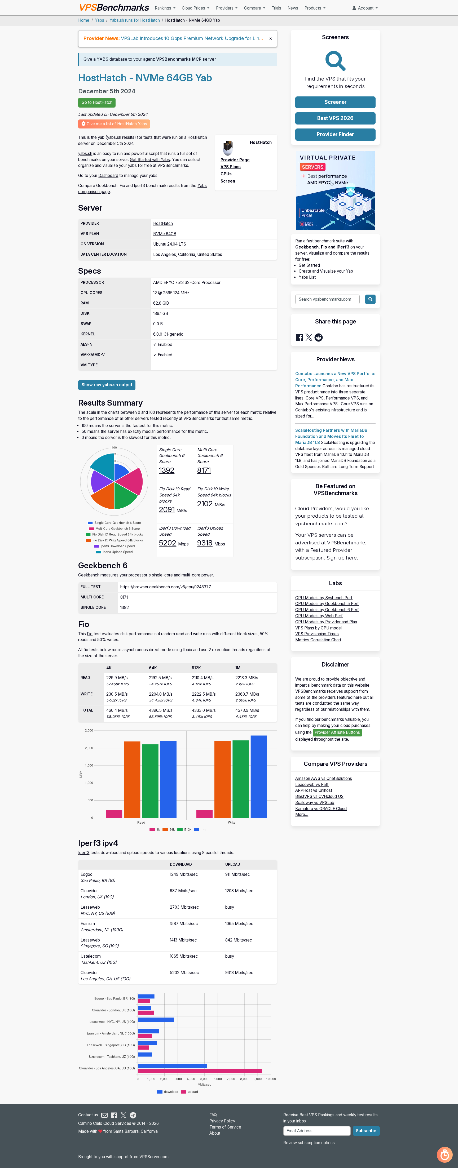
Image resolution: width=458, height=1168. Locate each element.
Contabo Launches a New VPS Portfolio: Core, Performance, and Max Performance (335, 379)
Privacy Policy (222, 1120)
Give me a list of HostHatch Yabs (116, 123)
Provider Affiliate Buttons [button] (337, 732)
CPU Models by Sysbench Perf (324, 597)
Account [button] (365, 8)
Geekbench (88, 575)
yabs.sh (85, 153)
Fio (90, 633)
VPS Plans (231, 166)
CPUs (226, 173)
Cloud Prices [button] (194, 8)
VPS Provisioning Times (317, 633)
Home (83, 20)
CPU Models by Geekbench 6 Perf (327, 609)
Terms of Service (225, 1127)
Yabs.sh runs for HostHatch (134, 20)
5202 (167, 542)
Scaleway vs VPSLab (314, 802)
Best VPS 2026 (335, 118)
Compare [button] (253, 8)
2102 (205, 503)
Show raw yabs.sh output (107, 384)
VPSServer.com (154, 1156)
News (293, 8)
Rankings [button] (163, 8)
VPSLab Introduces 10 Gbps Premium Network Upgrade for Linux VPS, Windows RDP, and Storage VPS (235, 38)
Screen (228, 181)
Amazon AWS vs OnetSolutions (323, 778)
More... (301, 814)
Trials (276, 8)
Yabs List (307, 277)
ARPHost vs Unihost (313, 790)
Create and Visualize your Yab (326, 271)
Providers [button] (225, 8)
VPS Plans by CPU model (318, 627)
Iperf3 (83, 852)
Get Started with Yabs (150, 159)
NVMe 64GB (164, 233)
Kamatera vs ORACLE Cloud (321, 808)
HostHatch (163, 223)
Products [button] (313, 8)
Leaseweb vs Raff (312, 784)
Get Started (309, 265)
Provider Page (235, 159)
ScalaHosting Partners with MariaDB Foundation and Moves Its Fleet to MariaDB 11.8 (331, 436)
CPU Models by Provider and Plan (326, 621)
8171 (204, 470)
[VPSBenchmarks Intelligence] (445, 1155)
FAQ (213, 1114)
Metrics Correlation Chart (318, 639)
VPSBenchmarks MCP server (186, 59)
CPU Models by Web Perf (319, 615)
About (214, 1133)
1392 (166, 470)
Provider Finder (335, 134)
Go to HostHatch (97, 102)
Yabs (99, 20)
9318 (205, 542)
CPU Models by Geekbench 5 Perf (327, 603)
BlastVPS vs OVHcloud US (319, 796)
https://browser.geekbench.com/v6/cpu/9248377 (165, 586)
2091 (167, 509)
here (351, 558)
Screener (335, 102)
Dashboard (108, 175)
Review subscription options (309, 1142)
